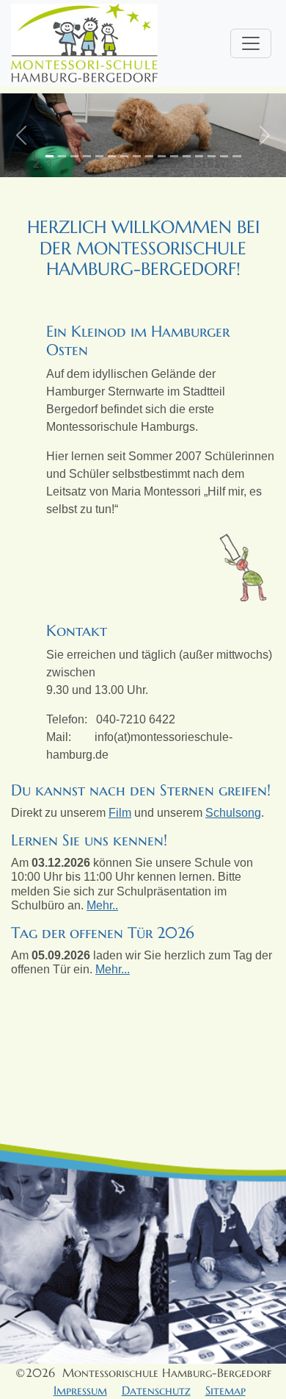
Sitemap (225, 1390)
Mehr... (112, 969)
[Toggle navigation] (250, 43)
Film (120, 812)
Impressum (80, 1390)
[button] (21, 135)
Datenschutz (156, 1390)
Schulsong (233, 812)
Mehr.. (102, 905)
